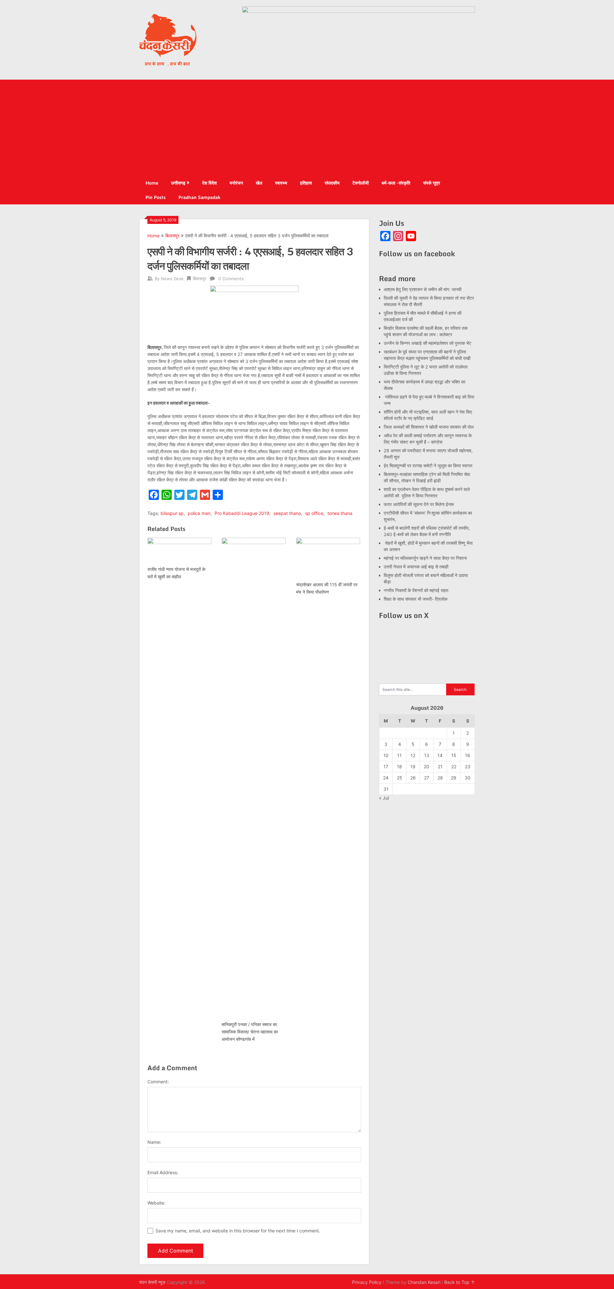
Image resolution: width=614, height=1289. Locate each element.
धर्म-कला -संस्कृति (396, 182)
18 (399, 766)
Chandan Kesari (424, 1282)
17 (385, 766)
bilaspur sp (172, 513)
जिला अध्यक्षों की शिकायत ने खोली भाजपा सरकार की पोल (429, 427)
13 (426, 755)
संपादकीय (332, 182)
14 (440, 755)
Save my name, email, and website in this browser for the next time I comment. (237, 1230)
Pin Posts (156, 197)
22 (453, 766)
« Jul (384, 798)
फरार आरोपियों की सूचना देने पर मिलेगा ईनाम (419, 504)
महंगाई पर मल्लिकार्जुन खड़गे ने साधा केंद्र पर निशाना (425, 558)
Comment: (158, 1081)
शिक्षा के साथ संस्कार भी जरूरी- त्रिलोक (415, 599)
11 (399, 755)
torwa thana (339, 513)
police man (199, 513)
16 (467, 755)
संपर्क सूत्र (431, 182)
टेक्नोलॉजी (360, 182)
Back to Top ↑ (459, 1282)
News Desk (172, 278)
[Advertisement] (307, 127)
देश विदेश (209, 182)
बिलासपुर (172, 235)
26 (413, 777)
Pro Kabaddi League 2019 (242, 513)
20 (426, 766)
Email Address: (162, 1172)
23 (467, 766)
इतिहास (306, 182)
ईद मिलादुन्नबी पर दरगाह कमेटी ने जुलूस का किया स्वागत (428, 465)
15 (453, 755)
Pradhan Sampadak (199, 197)
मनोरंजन (236, 182)
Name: (154, 1142)
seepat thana (287, 513)
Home (152, 182)
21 (440, 766)
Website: (156, 1203)
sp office (314, 513)
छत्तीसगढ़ (178, 182)
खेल (259, 182)
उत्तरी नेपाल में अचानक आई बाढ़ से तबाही (416, 566)
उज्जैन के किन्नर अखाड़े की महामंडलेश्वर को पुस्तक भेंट (427, 343)
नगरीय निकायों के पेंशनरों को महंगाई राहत (416, 590)
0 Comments (231, 278)
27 (426, 777)
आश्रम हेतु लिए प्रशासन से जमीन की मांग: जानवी (422, 289)
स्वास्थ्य (281, 182)
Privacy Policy (367, 1282)
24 (386, 777)
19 (412, 766)
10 (386, 755)
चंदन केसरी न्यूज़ (152, 1282)
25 (399, 777)
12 (413, 755)
